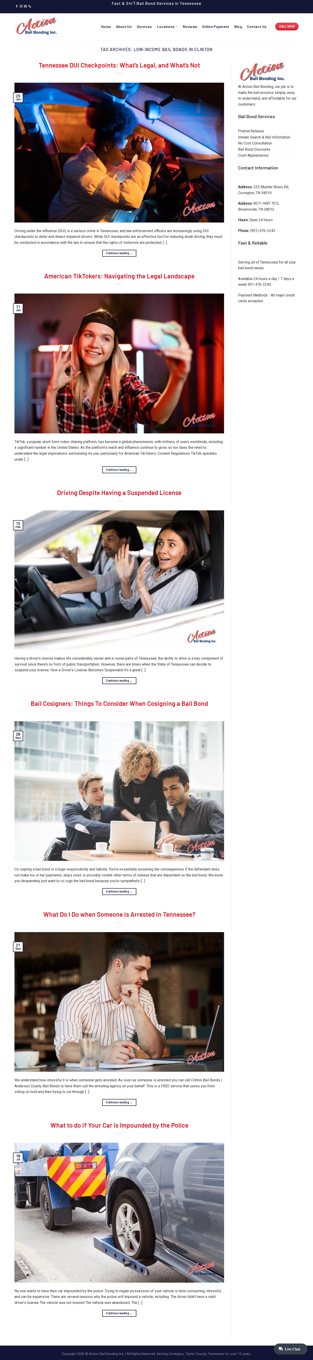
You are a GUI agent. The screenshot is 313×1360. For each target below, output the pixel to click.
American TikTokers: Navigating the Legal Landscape (119, 276)
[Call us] (29, 6)
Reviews (190, 26)
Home (106, 26)
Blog (238, 26)
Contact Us (256, 26)
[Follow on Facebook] (16, 6)
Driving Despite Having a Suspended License (119, 492)
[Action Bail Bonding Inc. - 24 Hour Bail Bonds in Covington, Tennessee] (37, 26)
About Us (124, 26)
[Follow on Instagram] (21, 6)
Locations (166, 26)
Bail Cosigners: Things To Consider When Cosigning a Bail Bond (119, 703)
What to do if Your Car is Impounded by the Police (119, 1125)
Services (144, 26)
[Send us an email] (25, 6)
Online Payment (215, 26)
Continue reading (119, 253)
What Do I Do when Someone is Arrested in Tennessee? (119, 914)
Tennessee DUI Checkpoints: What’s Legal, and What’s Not (119, 65)
